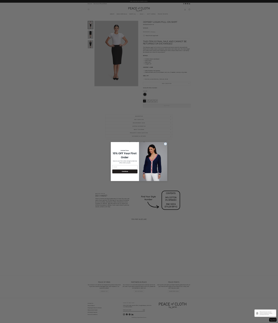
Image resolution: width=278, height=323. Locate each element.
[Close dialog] (165, 144)
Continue (125, 171)
